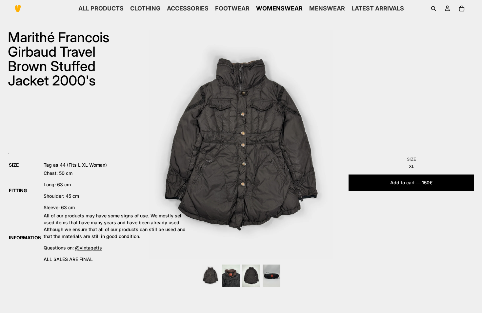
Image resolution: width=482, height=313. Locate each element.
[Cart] (461, 8)
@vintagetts (88, 247)
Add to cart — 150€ (411, 182)
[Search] (433, 8)
